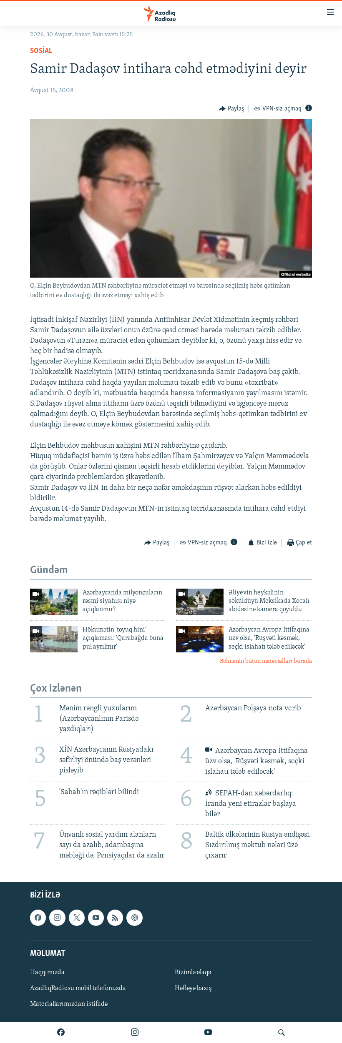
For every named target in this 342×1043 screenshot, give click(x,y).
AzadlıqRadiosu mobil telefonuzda (78, 988)
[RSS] (115, 917)
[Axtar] (281, 1032)
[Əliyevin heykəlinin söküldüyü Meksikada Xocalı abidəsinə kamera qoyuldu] (200, 602)
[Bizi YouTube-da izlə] (208, 1032)
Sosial (41, 51)
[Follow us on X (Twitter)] (77, 917)
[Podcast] (134, 917)
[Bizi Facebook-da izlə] (61, 1032)
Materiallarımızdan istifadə (69, 1004)
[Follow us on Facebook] (38, 917)
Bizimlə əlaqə (193, 972)
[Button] (231, 108)
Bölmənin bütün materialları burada (266, 661)
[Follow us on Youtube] (96, 917)
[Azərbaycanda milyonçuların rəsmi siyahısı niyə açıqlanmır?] (54, 602)
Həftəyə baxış (193, 988)
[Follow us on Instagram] (57, 917)
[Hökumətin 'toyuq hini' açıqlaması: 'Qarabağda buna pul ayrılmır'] (54, 639)
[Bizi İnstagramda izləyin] (135, 1032)
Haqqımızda (47, 972)
